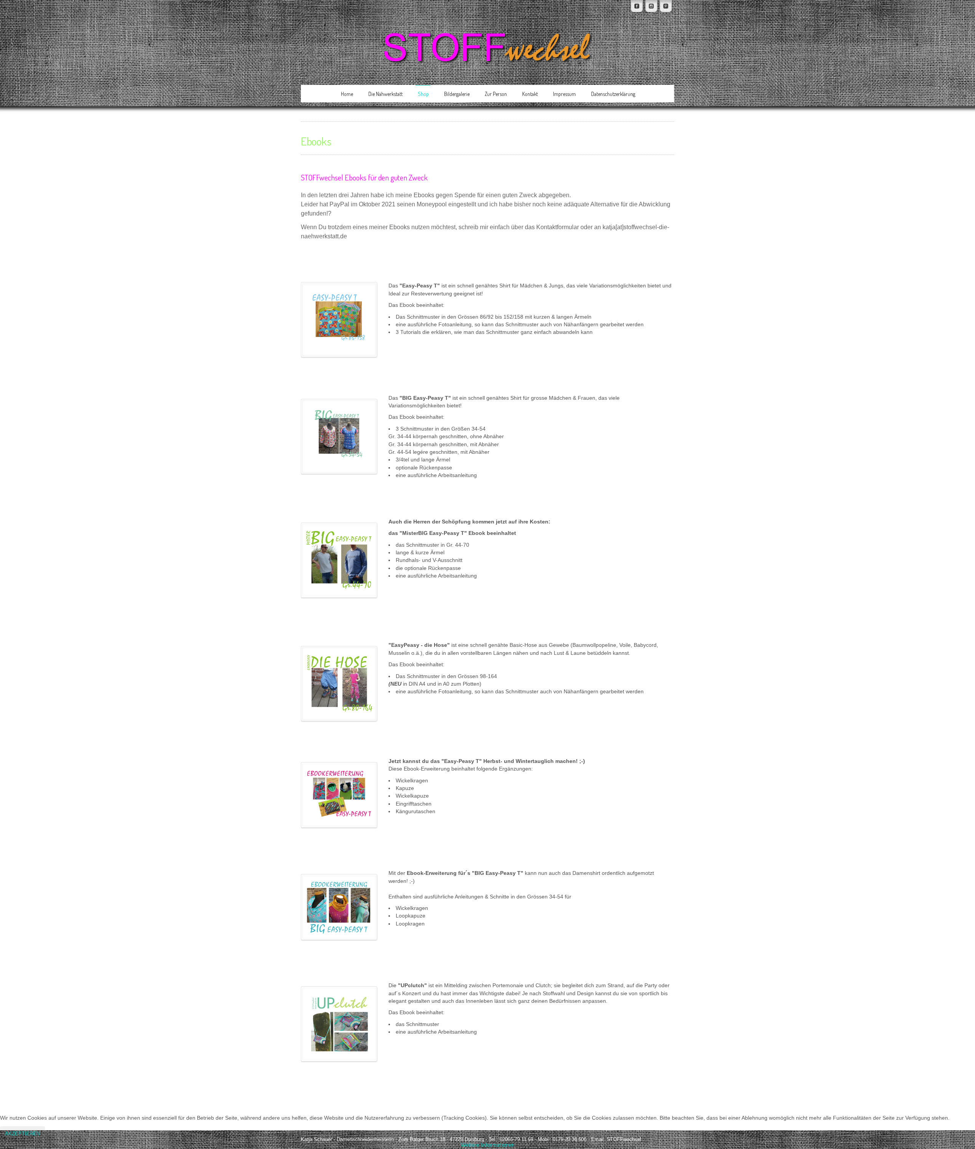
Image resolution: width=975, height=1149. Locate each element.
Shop (423, 94)
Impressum (564, 94)
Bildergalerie (457, 94)
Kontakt (530, 94)
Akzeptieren (22, 1133)
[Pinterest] (666, 6)
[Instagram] (651, 6)
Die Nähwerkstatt (385, 94)
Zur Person (496, 94)
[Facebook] (637, 6)
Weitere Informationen (488, 1145)
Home (347, 94)
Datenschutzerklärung (613, 94)
